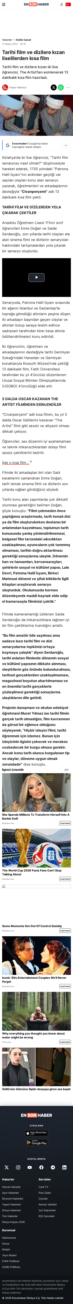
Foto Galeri (45, 1192)
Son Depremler (47, 1210)
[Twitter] (6, 1167)
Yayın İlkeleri (9, 1255)
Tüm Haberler (10, 1216)
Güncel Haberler (11, 1186)
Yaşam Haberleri (11, 1204)
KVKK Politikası (10, 1261)
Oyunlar (43, 1198)
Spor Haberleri (10, 1192)
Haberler (7, 39)
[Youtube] (30, 1167)
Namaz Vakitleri (48, 1204)
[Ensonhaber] (36, 4)
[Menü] (3, 4)
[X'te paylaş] (54, 87)
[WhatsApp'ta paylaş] (61, 87)
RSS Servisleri (47, 1216)
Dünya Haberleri (11, 1210)
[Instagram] (18, 1167)
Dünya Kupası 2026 (13, 1221)
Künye (5, 1243)
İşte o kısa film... (15, 463)
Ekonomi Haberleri (12, 1198)
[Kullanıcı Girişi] (61, 4)
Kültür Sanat (23, 39)
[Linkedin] (64, 1167)
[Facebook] (41, 1167)
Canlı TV (43, 1186)
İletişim (6, 1249)
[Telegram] (53, 1167)
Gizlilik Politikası (11, 1266)
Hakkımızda (9, 1237)
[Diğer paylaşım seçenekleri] (68, 87)
